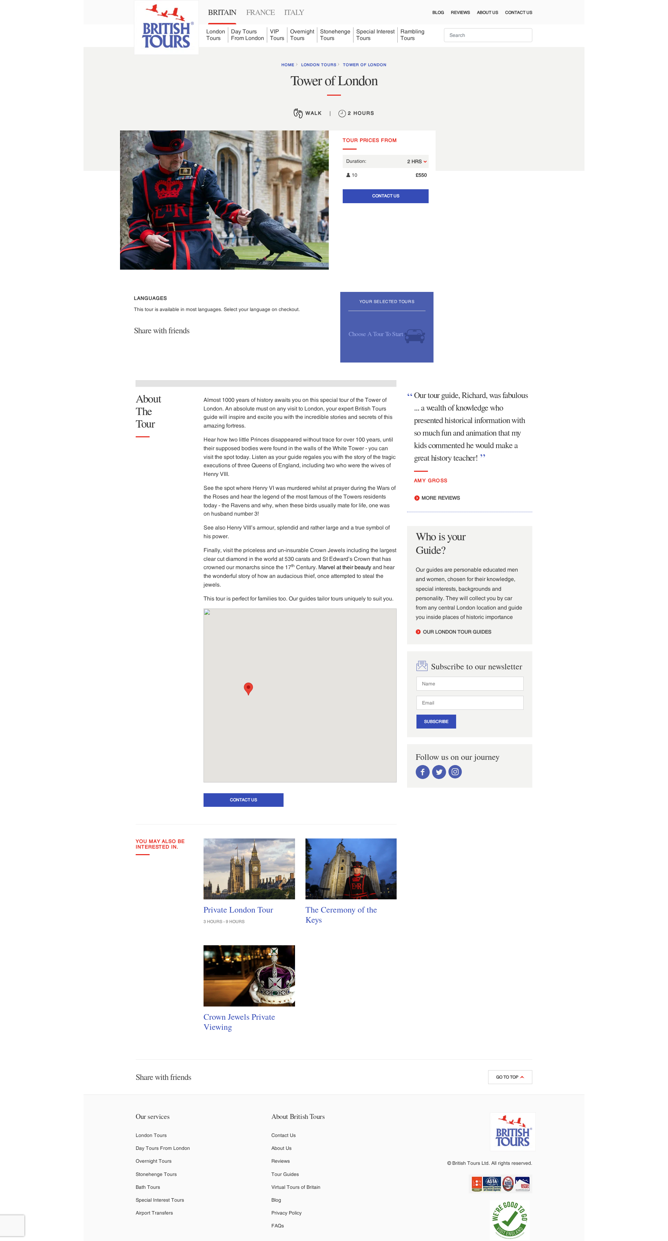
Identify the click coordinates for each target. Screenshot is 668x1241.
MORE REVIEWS (440, 498)
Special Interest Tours (375, 34)
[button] (248, 689)
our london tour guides (456, 632)
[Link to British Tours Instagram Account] (455, 772)
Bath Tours (148, 1187)
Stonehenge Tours (335, 34)
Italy (294, 12)
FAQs (277, 1225)
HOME (287, 65)
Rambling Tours (412, 34)
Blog (438, 12)
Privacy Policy (286, 1213)
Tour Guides (285, 1174)
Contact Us (518, 12)
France (260, 12)
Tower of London (365, 65)
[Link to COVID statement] (513, 1220)
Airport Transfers (154, 1213)
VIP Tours (277, 34)
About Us (487, 12)
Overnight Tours (302, 34)
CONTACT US (385, 195)
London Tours (215, 34)
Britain (222, 12)
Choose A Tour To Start (376, 333)
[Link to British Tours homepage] (166, 27)
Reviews (460, 12)
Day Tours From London (247, 34)
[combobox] (488, 35)
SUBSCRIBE (436, 721)
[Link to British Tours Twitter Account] (439, 772)
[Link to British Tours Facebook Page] (423, 772)
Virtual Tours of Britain (295, 1187)
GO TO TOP (507, 1077)
